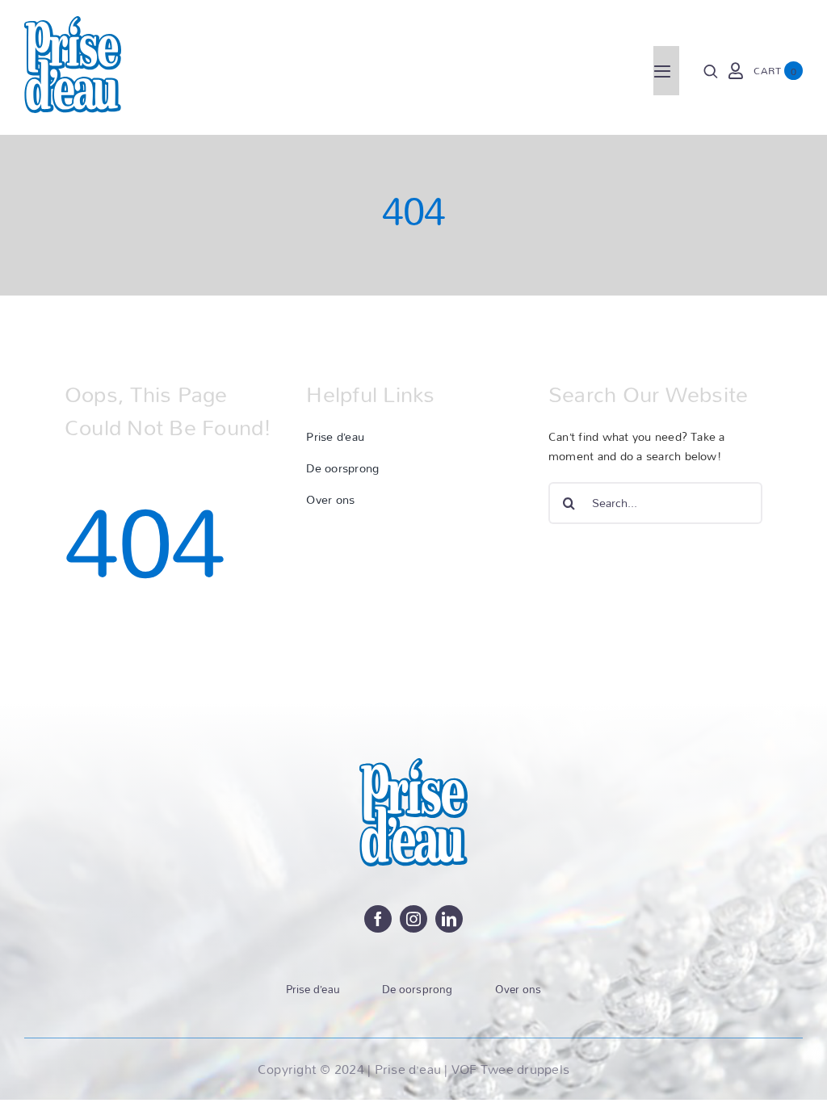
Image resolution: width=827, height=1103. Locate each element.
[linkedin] (449, 919)
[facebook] (378, 919)
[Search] (711, 71)
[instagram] (413, 919)
